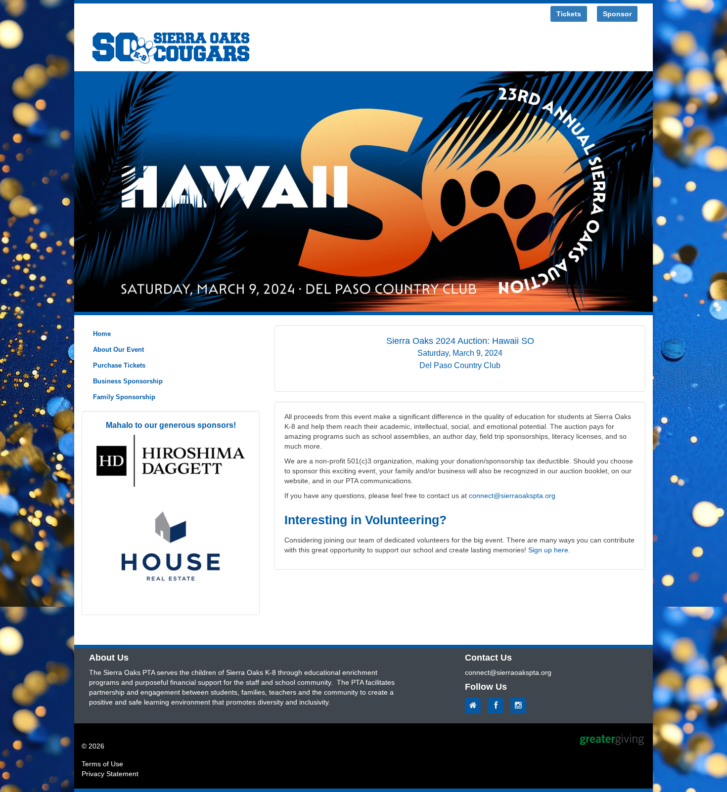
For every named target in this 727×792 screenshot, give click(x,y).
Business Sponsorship (128, 381)
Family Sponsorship (124, 397)
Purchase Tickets (119, 365)
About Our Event (118, 349)
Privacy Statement (110, 774)
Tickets (568, 14)
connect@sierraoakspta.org (512, 496)
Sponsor (617, 14)
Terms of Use (102, 764)
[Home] (475, 705)
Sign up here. (549, 550)
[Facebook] (498, 705)
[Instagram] (520, 705)
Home (102, 333)
